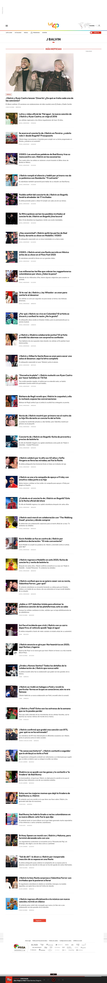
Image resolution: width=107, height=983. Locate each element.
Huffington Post (36, 947)
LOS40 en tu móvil (77, 940)
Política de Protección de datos (40, 940)
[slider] (53, 976)
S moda (64, 949)
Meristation (79, 949)
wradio (51, 947)
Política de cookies (53, 940)
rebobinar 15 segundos (48, 980)
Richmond (33, 949)
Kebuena (81, 947)
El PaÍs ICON (57, 949)
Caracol (83, 945)
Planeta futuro (76, 947)
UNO (46, 947)
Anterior (44, 980)
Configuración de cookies (65, 940)
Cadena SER (66, 945)
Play (53, 980)
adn (77, 945)
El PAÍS (34, 945)
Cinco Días (57, 947)
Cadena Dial (63, 947)
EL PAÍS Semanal (69, 947)
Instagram (50, 929)
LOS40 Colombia (53, 26)
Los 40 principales (42, 945)
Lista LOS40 (9, 32)
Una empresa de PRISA (20, 946)
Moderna (41, 949)
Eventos (44, 32)
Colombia (91, 25)
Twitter (57, 929)
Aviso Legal (28, 940)
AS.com (71, 945)
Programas (36, 32)
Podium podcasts (49, 949)
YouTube (53, 929)
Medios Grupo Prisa (19, 950)
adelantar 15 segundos (59, 980)
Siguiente (38, 920)
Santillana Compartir (59, 945)
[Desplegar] (53, 974)
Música (26, 32)
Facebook (60, 929)
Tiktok (46, 929)
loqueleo (71, 949)
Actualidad (18, 32)
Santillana (50, 945)
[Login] (99, 25)
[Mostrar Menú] (7, 25)
